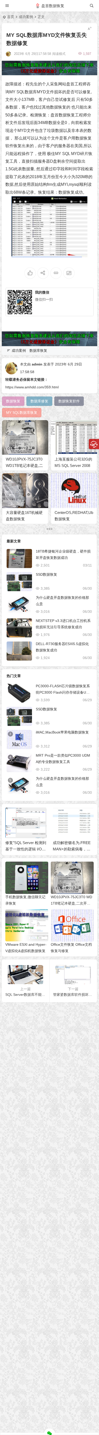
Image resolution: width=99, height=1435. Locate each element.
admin (37, 364)
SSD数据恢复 (46, 574)
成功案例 (26, 17)
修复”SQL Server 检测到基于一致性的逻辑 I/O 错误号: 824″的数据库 (25, 849)
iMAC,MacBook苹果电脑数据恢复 (62, 732)
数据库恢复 (38, 350)
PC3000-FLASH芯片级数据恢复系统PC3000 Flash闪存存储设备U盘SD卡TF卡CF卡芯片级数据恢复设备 (64, 692)
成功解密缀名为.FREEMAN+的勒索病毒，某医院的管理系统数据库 (72, 849)
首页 (10, 17)
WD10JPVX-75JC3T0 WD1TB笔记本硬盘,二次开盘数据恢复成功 (24, 465)
